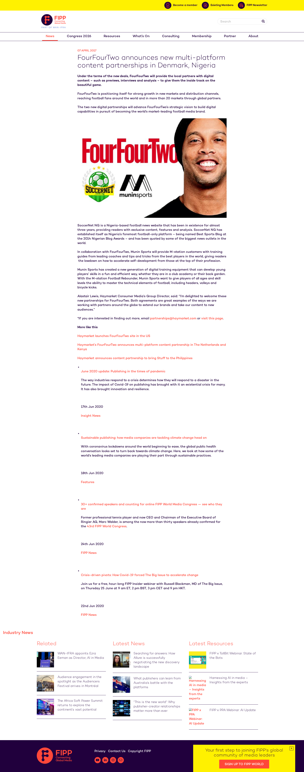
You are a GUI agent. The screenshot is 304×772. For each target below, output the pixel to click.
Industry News (18, 633)
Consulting (170, 36)
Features (87, 482)
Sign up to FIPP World (244, 764)
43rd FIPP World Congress (106, 526)
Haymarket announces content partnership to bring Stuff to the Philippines (134, 358)
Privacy (100, 751)
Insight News (90, 416)
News (50, 36)
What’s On (141, 36)
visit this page (212, 318)
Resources (112, 36)
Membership (202, 36)
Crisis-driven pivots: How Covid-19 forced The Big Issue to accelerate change (139, 575)
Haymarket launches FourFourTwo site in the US (113, 336)
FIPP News (89, 553)
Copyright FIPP (139, 751)
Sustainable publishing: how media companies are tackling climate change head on (144, 438)
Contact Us (116, 751)
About (253, 36)
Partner (230, 36)
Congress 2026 (79, 36)
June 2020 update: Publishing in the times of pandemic (123, 371)
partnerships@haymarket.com (173, 318)
